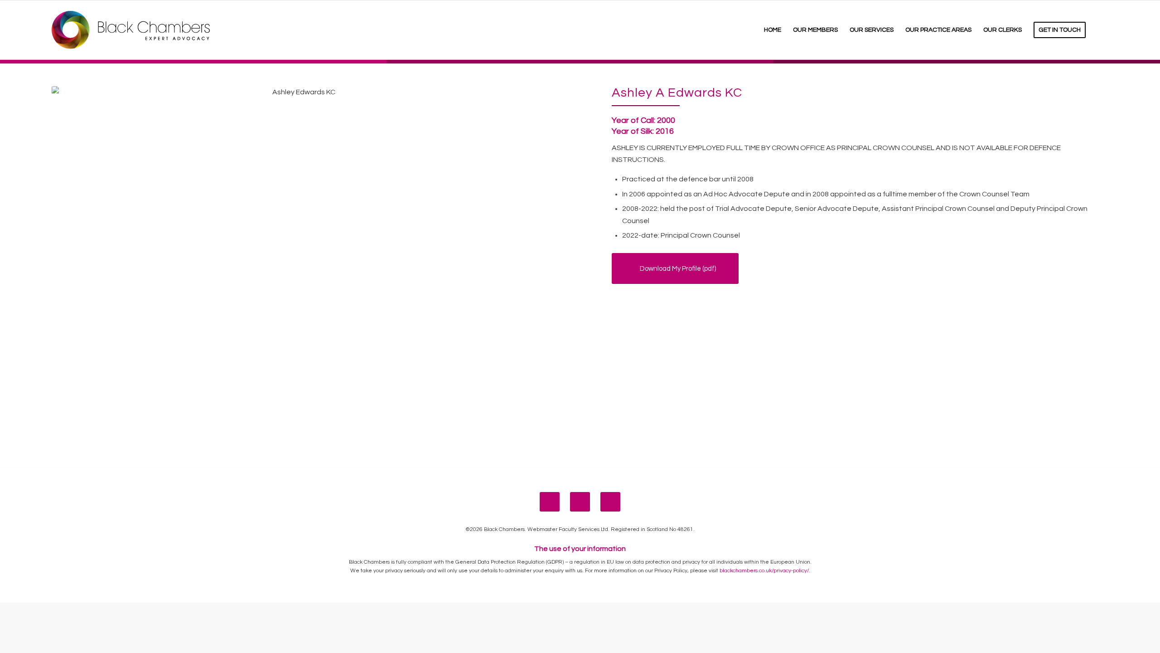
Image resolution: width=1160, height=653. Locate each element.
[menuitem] (772, 29)
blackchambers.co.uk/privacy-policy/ (764, 571)
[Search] (1100, 29)
